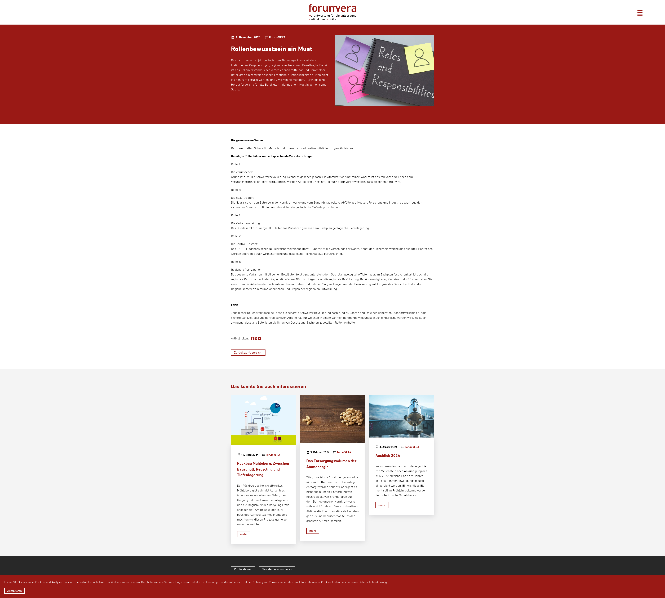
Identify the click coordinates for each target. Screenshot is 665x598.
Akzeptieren (14, 590)
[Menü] (640, 12)
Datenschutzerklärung (373, 582)
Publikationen (243, 569)
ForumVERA (277, 37)
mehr (243, 534)
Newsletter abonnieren (277, 569)
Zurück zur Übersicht (248, 352)
